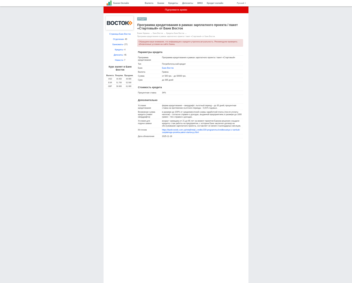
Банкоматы (117, 44)
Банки (160, 3)
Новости (119, 60)
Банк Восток (168, 68)
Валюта (149, 3)
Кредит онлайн (215, 3)
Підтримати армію (176, 9)
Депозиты (187, 3)
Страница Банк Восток (120, 34)
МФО (200, 3)
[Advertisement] (120, 105)
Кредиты (173, 3)
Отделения (118, 39)
